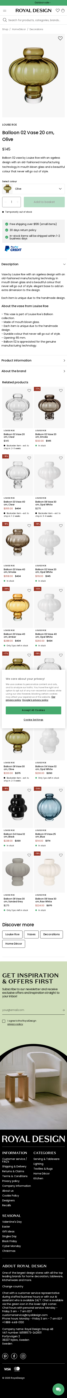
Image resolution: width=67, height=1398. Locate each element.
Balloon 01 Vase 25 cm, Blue (45, 835)
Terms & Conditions (15, 1176)
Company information (16, 1186)
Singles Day (9, 1236)
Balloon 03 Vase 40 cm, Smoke (14, 571)
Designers (8, 1200)
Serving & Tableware (47, 1159)
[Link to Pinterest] (5, 1356)
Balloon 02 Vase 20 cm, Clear (14, 435)
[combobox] (33, 189)
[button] (58, 10)
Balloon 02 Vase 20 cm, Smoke (45, 435)
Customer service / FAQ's (14, 1160)
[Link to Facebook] (14, 1356)
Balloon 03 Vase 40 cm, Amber (14, 635)
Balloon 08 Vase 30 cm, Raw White (45, 900)
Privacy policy (11, 1181)
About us (8, 1190)
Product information (16, 360)
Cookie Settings (33, 719)
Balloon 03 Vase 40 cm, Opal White (46, 635)
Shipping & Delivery (14, 1166)
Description (9, 264)
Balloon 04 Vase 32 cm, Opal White (46, 768)
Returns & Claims (13, 1171)
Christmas (8, 1251)
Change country (12, 1286)
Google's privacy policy (35, 700)
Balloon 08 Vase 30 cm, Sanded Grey (14, 900)
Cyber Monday (11, 1246)
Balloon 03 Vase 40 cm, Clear (14, 503)
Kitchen (38, 1178)
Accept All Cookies (33, 710)
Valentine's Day (12, 1221)
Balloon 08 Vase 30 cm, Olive (14, 768)
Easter (6, 1226)
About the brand (13, 371)
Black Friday (9, 1241)
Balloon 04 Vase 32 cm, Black (14, 835)
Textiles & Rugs (43, 1168)
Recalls (6, 1205)
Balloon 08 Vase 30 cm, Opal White (45, 503)
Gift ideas (8, 1231)
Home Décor (42, 1173)
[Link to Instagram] (23, 1356)
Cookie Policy (10, 1195)
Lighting (38, 1164)
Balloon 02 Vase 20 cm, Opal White (45, 571)
